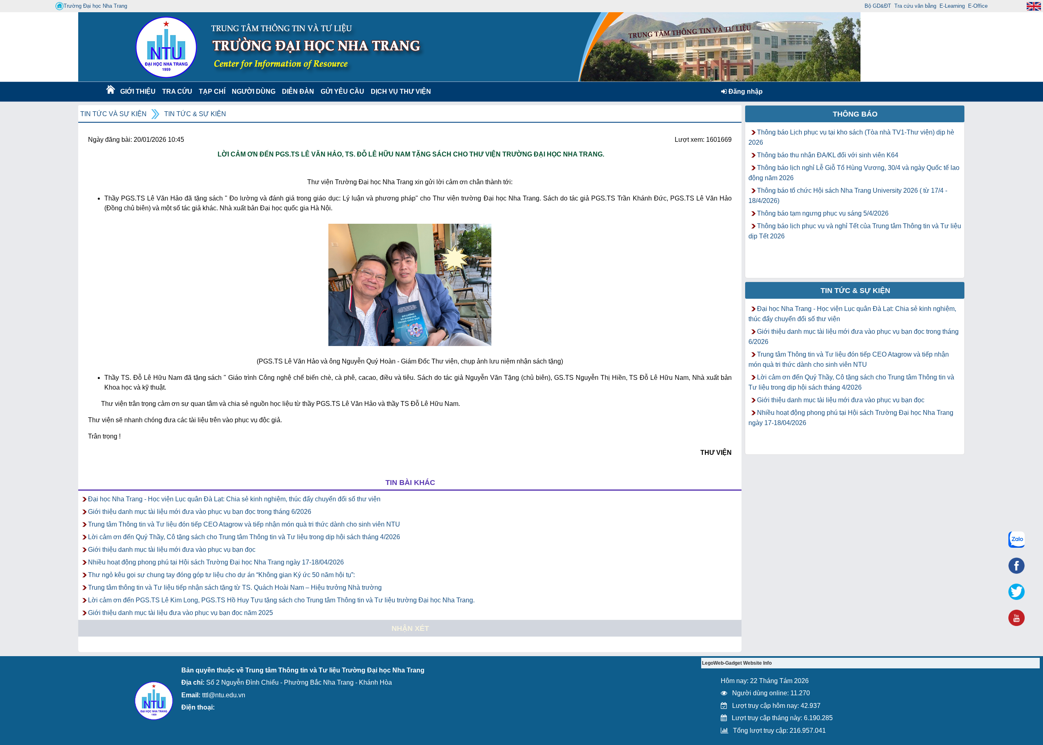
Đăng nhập (745, 91)
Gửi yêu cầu (342, 91)
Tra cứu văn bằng (915, 6)
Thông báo (855, 114)
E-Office (978, 6)
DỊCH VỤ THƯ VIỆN (399, 91)
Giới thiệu (137, 91)
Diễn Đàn (298, 91)
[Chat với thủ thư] (1016, 539)
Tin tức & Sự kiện (195, 113)
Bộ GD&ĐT (878, 6)
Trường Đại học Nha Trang (95, 6)
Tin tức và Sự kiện (113, 113)
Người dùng (253, 91)
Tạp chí (212, 91)
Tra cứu (177, 91)
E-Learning (952, 6)
